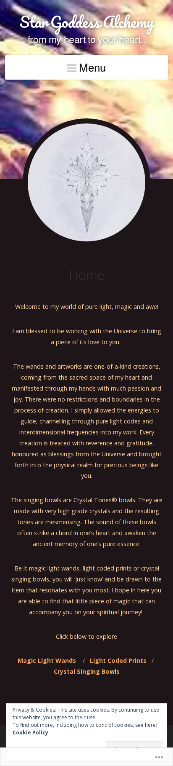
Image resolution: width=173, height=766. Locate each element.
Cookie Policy (30, 732)
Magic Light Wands (49, 660)
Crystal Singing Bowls (87, 671)
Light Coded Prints (118, 660)
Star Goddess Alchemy (86, 22)
